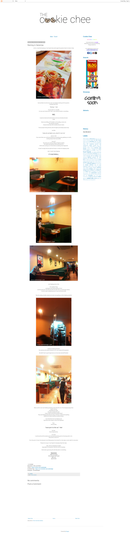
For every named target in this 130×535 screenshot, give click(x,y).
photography (85, 166)
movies (85, 162)
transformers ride (86, 176)
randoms (99, 167)
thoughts (90, 175)
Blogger (67, 531)
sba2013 (88, 170)
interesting (85, 157)
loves (100, 159)
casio (100, 141)
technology (99, 174)
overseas (91, 164)
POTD (96, 166)
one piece (97, 163)
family (100, 149)
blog (95, 141)
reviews (91, 169)
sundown (95, 174)
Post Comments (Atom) (38, 520)
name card (94, 162)
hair (100, 153)
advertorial (92, 138)
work (98, 178)
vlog (83, 178)
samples (85, 170)
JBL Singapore (90, 158)
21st (84, 138)
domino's (84, 147)
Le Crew (87, 159)
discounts (99, 146)
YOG (84, 179)
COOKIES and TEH (97, 145)
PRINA (84, 167)
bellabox (84, 141)
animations (88, 140)
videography (95, 176)
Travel (55, 36)
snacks (97, 171)
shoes (84, 171)
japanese (89, 157)
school (92, 170)
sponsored (94, 172)
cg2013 (84, 142)
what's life (90, 178)
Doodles (88, 147)
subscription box (91, 174)
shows (89, 171)
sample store (98, 168)
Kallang (100, 158)
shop (86, 171)
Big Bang (87, 141)
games (95, 152)
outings (86, 164)
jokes (97, 158)
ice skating (95, 155)
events (84, 149)
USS (92, 176)
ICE (91, 155)
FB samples (92, 150)
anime (92, 140)
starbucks (99, 172)
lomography (96, 159)
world (100, 178)
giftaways (91, 153)
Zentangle (92, 179)
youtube (86, 179)
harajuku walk (92, 154)
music (88, 162)
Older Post (77, 518)
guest (98, 153)
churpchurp (99, 142)
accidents (87, 138)
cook (100, 144)
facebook (93, 149)
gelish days (85, 153)
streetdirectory (85, 174)
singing (94, 171)
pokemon (92, 166)
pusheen (90, 167)
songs (100, 171)
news (32, 474)
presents (99, 166)
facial (97, 149)
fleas (100, 150)
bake (97, 140)
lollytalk (92, 159)
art (94, 140)
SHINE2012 (99, 170)
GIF (88, 153)
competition (92, 144)
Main (51, 36)
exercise (88, 149)
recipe (84, 168)
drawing (92, 147)
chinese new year (89, 142)
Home (54, 518)
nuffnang (89, 163)
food (84, 152)
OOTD (100, 163)
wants (86, 178)
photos (89, 166)
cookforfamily (85, 145)
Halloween (85, 154)
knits (84, 159)
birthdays (92, 141)
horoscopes (88, 155)
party (100, 164)
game (93, 152)
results (87, 168)
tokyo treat (96, 175)
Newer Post (30, 518)
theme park (85, 175)
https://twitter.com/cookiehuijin (39, 467)
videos (99, 176)
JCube (95, 158)
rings (94, 168)
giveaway (95, 153)
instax (100, 155)
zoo (94, 179)
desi (96, 146)
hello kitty (99, 154)
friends (89, 152)
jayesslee (94, 157)
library (90, 159)
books (97, 141)
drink (100, 147)
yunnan (89, 179)
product (87, 167)
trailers (100, 175)
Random (35, 474)
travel (90, 176)
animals (84, 140)
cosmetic (85, 146)
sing (92, 171)
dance (94, 146)
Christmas (94, 142)
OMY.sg (93, 163)
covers (88, 146)
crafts (91, 146)
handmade (88, 154)
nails (91, 162)
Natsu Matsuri (98, 162)
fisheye (97, 150)
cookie (90, 145)
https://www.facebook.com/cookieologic (44, 468)
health (96, 154)
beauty (99, 140)
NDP (83, 163)
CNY (87, 144)
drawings (96, 147)
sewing (95, 170)
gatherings (99, 152)
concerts (96, 144)
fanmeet (84, 150)
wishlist (95, 178)
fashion (88, 150)
